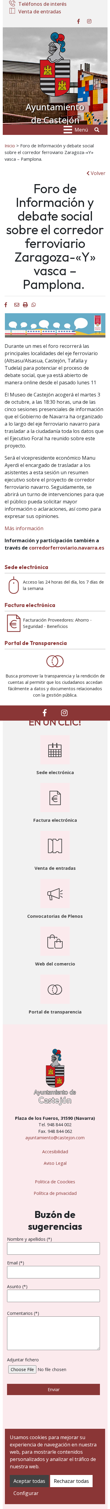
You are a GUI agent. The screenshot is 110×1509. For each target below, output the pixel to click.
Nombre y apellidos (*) (29, 1239)
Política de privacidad (55, 1193)
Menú (81, 129)
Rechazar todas (71, 1481)
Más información (24, 528)
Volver (97, 173)
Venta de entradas (39, 11)
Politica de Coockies (55, 1182)
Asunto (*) (17, 1286)
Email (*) (15, 1263)
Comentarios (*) (23, 1313)
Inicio (10, 145)
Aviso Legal (55, 1163)
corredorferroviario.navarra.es (66, 547)
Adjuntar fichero (23, 1360)
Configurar (25, 1493)
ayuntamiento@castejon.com (55, 1137)
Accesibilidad (55, 1151)
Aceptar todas (29, 1481)
